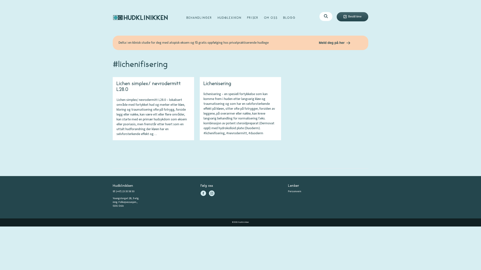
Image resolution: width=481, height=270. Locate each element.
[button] (325, 16)
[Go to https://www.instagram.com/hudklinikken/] (212, 193)
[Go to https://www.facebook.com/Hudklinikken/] (203, 193)
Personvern (294, 191)
